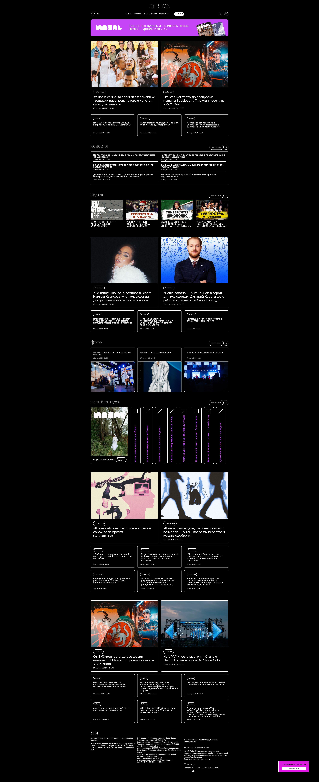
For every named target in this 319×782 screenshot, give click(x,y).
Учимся (128, 14)
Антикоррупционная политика (196, 747)
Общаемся (163, 14)
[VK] (92, 733)
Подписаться (294, 768)
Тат (93, 16)
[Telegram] (96, 733)
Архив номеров (120, 459)
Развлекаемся (150, 14)
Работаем (138, 14)
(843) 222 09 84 (212, 768)
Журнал (179, 14)
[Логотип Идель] (159, 6)
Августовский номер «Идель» (103, 460)
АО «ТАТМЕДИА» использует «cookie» (199, 751)
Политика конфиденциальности (197, 759)
